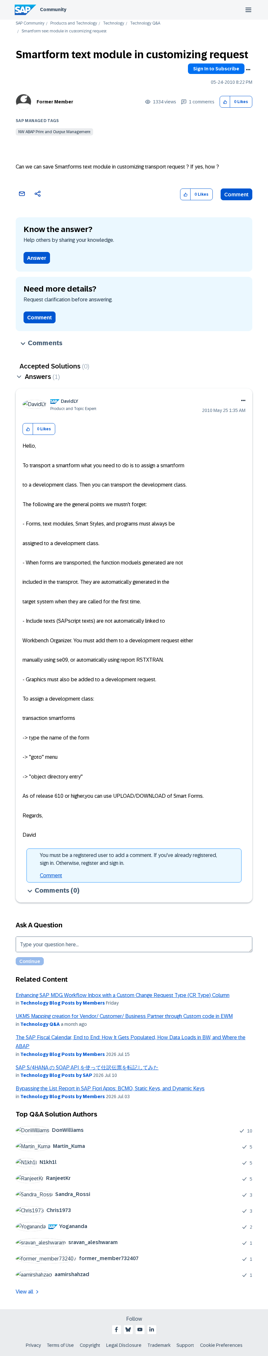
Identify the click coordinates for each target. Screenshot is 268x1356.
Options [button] (248, 69)
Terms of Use (60, 1345)
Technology (113, 23)
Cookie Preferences (221, 1345)
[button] (225, 102)
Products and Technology (73, 23)
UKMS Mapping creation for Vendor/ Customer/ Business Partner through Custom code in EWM (124, 1016)
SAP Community (30, 23)
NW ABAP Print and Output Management (54, 132)
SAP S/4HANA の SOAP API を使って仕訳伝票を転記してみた (87, 1067)
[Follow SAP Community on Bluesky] (128, 1329)
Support (185, 1345)
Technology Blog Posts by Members (62, 1003)
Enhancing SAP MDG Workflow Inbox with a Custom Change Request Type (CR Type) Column (122, 995)
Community (53, 9)
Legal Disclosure (124, 1345)
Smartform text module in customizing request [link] (64, 31)
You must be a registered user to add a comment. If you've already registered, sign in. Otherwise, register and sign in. (128, 859)
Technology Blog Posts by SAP (56, 1075)
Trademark (159, 1345)
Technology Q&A (145, 23)
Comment (236, 194)
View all (24, 1291)
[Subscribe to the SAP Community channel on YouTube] (139, 1329)
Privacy (33, 1345)
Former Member (55, 101)
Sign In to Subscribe (216, 68)
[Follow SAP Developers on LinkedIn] (151, 1329)
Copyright (90, 1345)
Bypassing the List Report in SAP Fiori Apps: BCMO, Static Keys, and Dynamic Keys (110, 1088)
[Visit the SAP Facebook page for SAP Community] (116, 1329)
